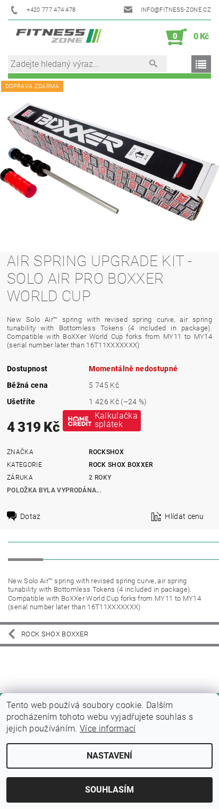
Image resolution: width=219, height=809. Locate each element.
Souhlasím (109, 790)
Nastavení (109, 756)
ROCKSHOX (106, 452)
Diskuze (67, 550)
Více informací (108, 728)
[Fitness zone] (59, 37)
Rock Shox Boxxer (121, 465)
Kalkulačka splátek (116, 420)
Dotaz (30, 516)
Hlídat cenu (184, 516)
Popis (25, 550)
